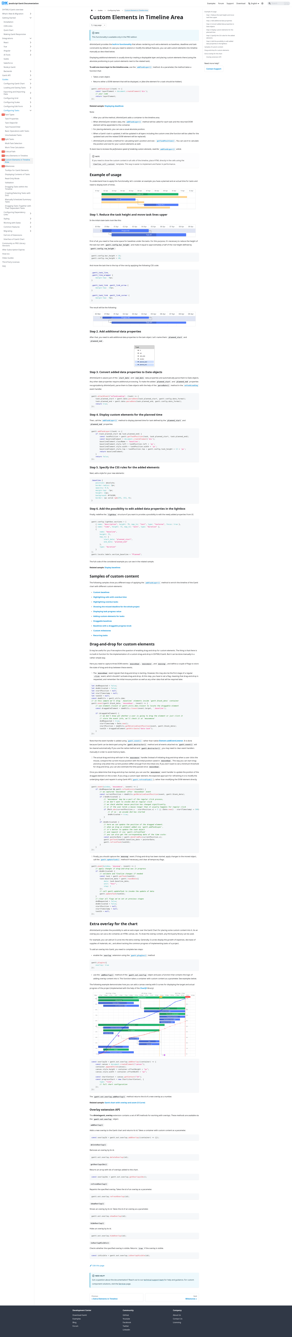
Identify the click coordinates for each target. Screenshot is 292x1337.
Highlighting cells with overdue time (110, 597)
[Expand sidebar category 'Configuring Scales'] (30, 102)
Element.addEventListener (171, 740)
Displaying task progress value (107, 611)
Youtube (126, 1318)
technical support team (154, 1280)
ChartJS (143, 988)
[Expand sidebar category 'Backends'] (30, 71)
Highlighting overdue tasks (105, 602)
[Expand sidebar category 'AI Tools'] (30, 55)
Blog (74, 1322)
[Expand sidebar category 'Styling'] (30, 218)
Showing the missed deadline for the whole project (116, 606)
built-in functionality (122, 44)
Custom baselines (101, 592)
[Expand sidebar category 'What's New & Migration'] (30, 14)
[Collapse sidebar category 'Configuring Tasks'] (30, 110)
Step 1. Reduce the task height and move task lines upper (220, 16)
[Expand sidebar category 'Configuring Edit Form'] (30, 106)
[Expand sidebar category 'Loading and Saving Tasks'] (30, 87)
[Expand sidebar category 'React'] (30, 42)
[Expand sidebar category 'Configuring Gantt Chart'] (30, 83)
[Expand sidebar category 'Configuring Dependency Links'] (30, 213)
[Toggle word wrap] (192, 786)
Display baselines (112, 567)
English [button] (254, 3)
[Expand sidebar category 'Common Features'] (30, 227)
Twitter (126, 1326)
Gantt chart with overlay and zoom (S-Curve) (125, 1102)
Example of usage (210, 12)
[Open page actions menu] (104, 25)
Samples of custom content (214, 47)
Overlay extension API (213, 57)
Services (122, 1284)
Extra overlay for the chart (213, 54)
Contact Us (177, 1318)
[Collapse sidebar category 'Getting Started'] (30, 18)
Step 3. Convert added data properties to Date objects (220, 25)
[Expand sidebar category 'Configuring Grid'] (30, 98)
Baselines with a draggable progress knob (112, 626)
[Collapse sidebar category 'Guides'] (30, 79)
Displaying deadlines (114, 106)
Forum (221, 3)
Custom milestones (102, 630)
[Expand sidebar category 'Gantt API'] (30, 75)
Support (230, 3)
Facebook (127, 1322)
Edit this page (98, 1265)
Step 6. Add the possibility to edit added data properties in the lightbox (219, 42)
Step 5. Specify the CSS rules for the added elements (220, 36)
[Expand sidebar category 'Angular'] (30, 50)
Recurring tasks (100, 635)
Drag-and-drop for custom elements (217, 50)
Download (240, 3)
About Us (177, 1315)
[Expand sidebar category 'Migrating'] (30, 231)
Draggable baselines (102, 621)
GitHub (126, 1315)
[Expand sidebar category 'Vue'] (30, 46)
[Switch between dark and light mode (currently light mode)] (262, 3)
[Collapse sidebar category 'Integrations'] (30, 38)
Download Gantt (80, 1315)
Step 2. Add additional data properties (219, 21)
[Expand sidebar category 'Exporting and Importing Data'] (30, 93)
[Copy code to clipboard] (196, 88)
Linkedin (126, 1329)
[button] (17, 223)
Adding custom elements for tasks (108, 616)
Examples (211, 3)
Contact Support (213, 69)
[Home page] (92, 10)
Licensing (177, 1322)
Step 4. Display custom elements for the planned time (219, 31)
